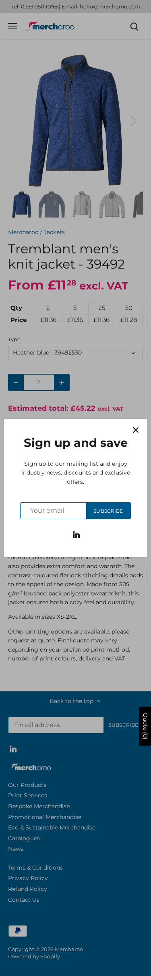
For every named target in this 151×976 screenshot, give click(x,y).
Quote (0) (145, 726)
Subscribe (108, 511)
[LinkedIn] (76, 534)
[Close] (136, 430)
